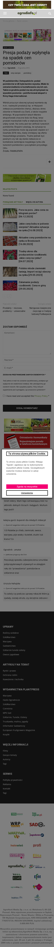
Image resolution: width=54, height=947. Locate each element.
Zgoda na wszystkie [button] (27, 486)
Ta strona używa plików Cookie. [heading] (27, 453)
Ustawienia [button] (27, 493)
